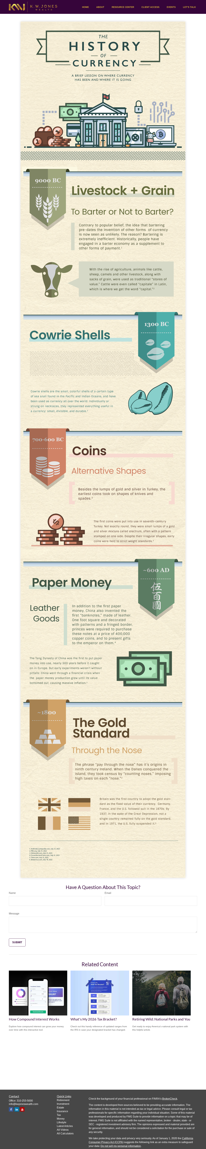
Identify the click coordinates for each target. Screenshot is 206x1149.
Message (14, 913)
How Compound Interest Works (34, 1019)
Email (108, 893)
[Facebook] (11, 1109)
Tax (59, 1115)
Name (12, 893)
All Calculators (65, 1133)
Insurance (62, 1111)
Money (61, 1118)
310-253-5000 (25, 1100)
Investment (63, 1104)
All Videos (63, 1129)
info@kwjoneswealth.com (23, 1104)
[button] (85, 7)
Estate (60, 1107)
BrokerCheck (169, 1098)
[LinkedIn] (16, 1109)
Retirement (63, 1100)
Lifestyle (61, 1122)
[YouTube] (22, 1109)
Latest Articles (65, 1126)
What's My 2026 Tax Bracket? (93, 1019)
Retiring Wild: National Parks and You (161, 1019)
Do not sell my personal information (121, 1146)
